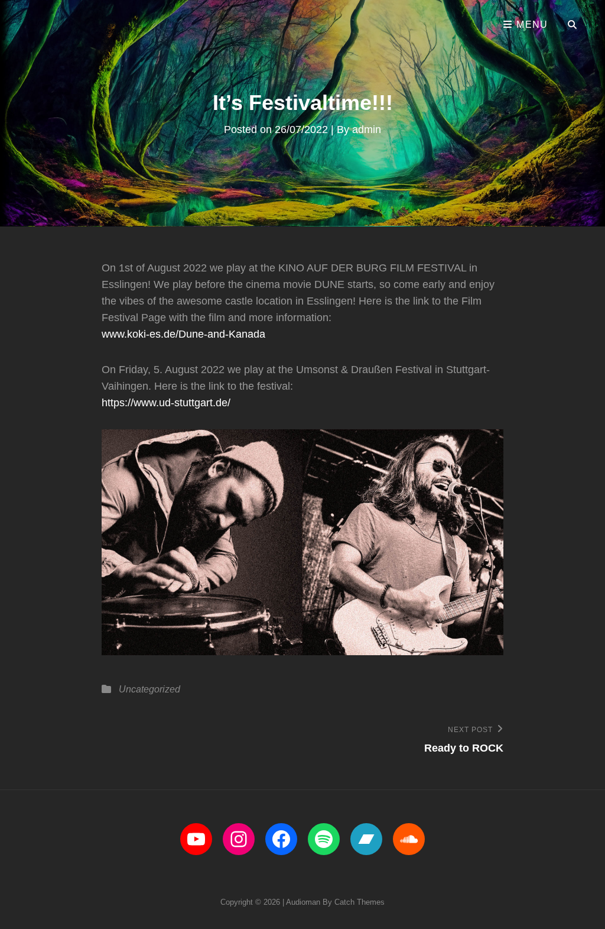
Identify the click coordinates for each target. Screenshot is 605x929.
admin (366, 129)
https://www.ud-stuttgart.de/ (166, 403)
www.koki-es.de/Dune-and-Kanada (183, 334)
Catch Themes (359, 902)
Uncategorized (149, 689)
